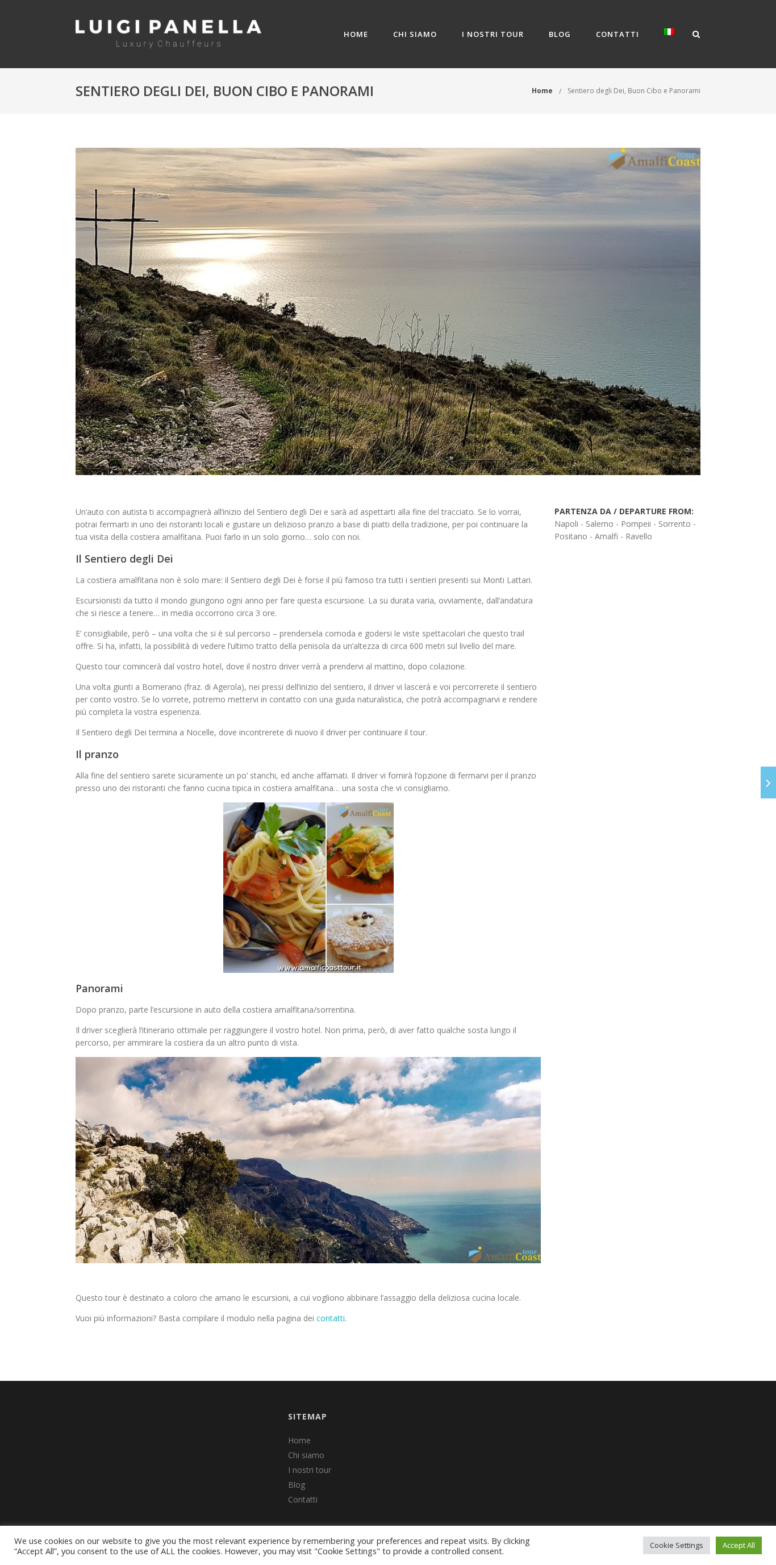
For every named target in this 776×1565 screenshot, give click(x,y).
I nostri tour (493, 34)
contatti (330, 1318)
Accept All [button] (739, 1545)
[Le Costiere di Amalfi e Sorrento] (768, 782)
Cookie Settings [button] (676, 1545)
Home (356, 34)
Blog (560, 34)
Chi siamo (415, 34)
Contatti (617, 34)
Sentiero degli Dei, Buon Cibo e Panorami (634, 90)
